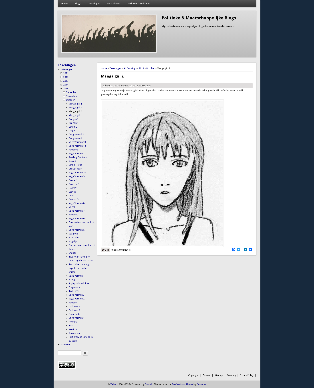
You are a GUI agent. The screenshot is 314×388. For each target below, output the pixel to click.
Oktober (70, 100)
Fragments (74, 287)
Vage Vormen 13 (77, 142)
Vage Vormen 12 (77, 145)
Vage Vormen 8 (76, 203)
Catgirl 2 (73, 126)
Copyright (193, 375)
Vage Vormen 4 (76, 275)
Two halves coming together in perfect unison (79, 268)
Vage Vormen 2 (76, 298)
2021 (65, 73)
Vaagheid (73, 233)
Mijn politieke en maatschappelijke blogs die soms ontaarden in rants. (198, 26)
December (71, 92)
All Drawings (130, 68)
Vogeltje (73, 241)
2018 (65, 77)
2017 (65, 80)
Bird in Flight (75, 165)
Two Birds (74, 291)
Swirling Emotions (78, 157)
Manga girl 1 (75, 115)
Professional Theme (182, 384)
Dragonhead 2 (76, 134)
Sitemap (218, 375)
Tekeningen (94, 3)
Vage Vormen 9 (76, 176)
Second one (75, 333)
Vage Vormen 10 (77, 172)
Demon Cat (74, 199)
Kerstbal (73, 329)
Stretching (74, 237)
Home (64, 3)
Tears (72, 325)
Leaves (72, 191)
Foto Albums (113, 3)
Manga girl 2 (75, 111)
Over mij (231, 375)
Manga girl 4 (75, 103)
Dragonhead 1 (76, 138)
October (150, 68)
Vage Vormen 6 (76, 218)
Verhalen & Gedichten (139, 3)
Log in (105, 249)
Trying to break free (79, 283)
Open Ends (74, 314)
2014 (65, 84)
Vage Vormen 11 (77, 153)
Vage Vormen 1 (76, 317)
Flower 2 (73, 180)
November (71, 96)
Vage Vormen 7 (76, 210)
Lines (71, 195)
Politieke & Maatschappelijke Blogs (199, 18)
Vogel (72, 207)
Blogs (78, 3)
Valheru (114, 384)
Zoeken (206, 375)
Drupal (148, 384)
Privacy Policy (246, 375)
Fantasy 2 (73, 214)
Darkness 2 (74, 306)
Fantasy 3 (73, 149)
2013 (141, 68)
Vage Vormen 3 (76, 294)
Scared (72, 161)
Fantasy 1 (73, 302)
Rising (72, 279)
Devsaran (201, 384)
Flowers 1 (74, 321)
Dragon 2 (73, 119)
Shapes (72, 253)
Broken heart (75, 168)
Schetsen (65, 344)
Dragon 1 (73, 123)
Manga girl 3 (75, 107)
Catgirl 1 (73, 130)
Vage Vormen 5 (76, 229)
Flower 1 (73, 188)
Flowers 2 (74, 184)
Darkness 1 (74, 310)
